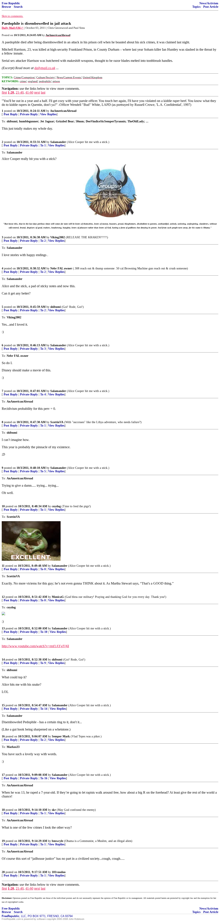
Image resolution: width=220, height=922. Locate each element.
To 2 (43, 240)
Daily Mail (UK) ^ (13, 27)
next (37, 92)
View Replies (48, 114)
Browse (6, 6)
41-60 (29, 92)
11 (3, 565)
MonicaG (58, 596)
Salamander (58, 142)
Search (18, 6)
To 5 (43, 471)
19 (3, 841)
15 (3, 705)
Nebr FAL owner (61, 268)
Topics (196, 6)
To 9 (43, 663)
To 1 (43, 145)
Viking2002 (57, 237)
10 (3, 506)
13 (3, 628)
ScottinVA (56, 422)
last (43, 92)
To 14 (43, 708)
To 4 (43, 394)
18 (3, 809)
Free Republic (11, 3)
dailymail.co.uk (44, 68)
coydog (56, 506)
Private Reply (29, 114)
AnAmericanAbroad (63, 110)
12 (3, 596)
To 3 (43, 348)
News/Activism (208, 3)
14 (3, 659)
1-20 (11, 92)
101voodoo (59, 872)
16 (3, 736)
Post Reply (11, 114)
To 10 (43, 631)
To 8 (43, 569)
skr (54, 809)
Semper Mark (61, 736)
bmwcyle (57, 841)
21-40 (20, 92)
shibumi (55, 306)
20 (3, 872)
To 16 (43, 778)
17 (3, 774)
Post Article (210, 6)
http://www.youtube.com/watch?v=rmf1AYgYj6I (35, 646)
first (4, 92)
